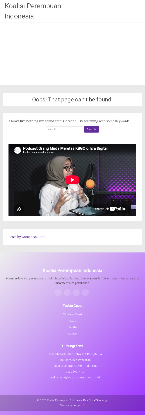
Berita (72, 327)
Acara (72, 320)
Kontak (72, 333)
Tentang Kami (72, 314)
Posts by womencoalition (27, 237)
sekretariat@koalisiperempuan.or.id (75, 377)
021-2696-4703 (75, 371)
